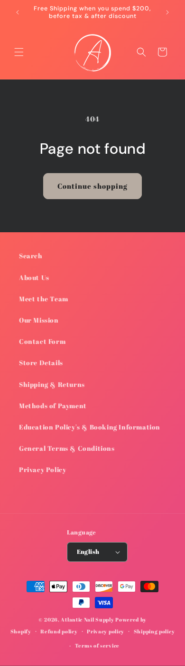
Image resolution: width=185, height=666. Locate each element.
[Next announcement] (167, 12)
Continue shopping (92, 186)
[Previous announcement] (17, 12)
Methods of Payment (53, 405)
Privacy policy (105, 631)
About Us (34, 277)
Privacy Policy (42, 469)
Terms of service (97, 645)
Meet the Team (43, 298)
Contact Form (42, 341)
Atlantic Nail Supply (87, 619)
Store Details (41, 362)
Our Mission (39, 319)
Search (31, 255)
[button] (19, 52)
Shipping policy (154, 631)
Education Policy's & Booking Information (89, 426)
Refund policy (58, 631)
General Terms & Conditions (67, 448)
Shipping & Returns (52, 384)
